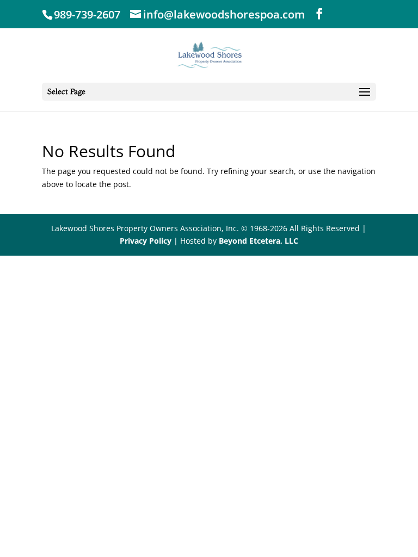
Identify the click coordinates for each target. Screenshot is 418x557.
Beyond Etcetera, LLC (258, 241)
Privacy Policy (145, 241)
